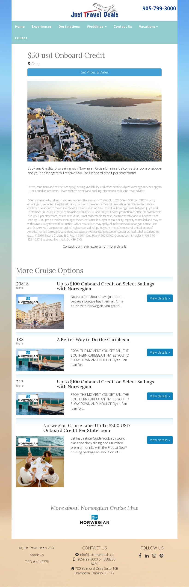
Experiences (42, 26)
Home (20, 26)
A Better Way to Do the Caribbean (93, 339)
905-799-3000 (159, 8)
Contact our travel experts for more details (95, 246)
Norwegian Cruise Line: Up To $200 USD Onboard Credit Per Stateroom (86, 428)
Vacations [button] (147, 26)
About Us (37, 555)
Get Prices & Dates (95, 72)
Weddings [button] (95, 26)
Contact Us (123, 26)
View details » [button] (160, 298)
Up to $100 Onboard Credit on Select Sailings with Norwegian (105, 286)
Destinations (69, 26)
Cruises (21, 38)
